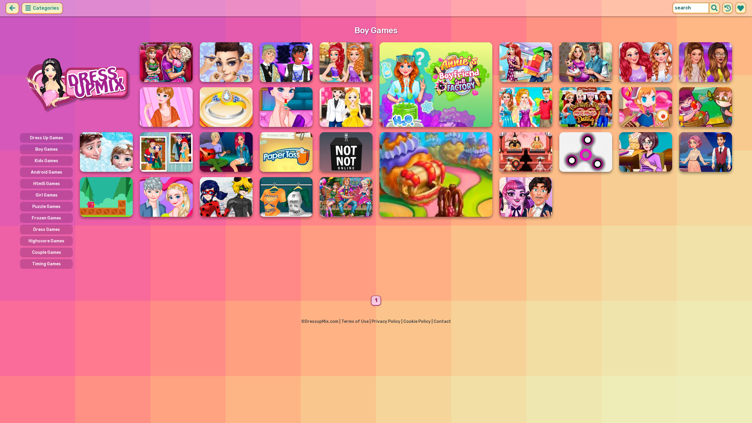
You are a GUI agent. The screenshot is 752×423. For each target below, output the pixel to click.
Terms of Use (355, 321)
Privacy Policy (386, 321)
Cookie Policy (417, 321)
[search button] (714, 8)
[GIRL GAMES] (76, 84)
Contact (442, 321)
